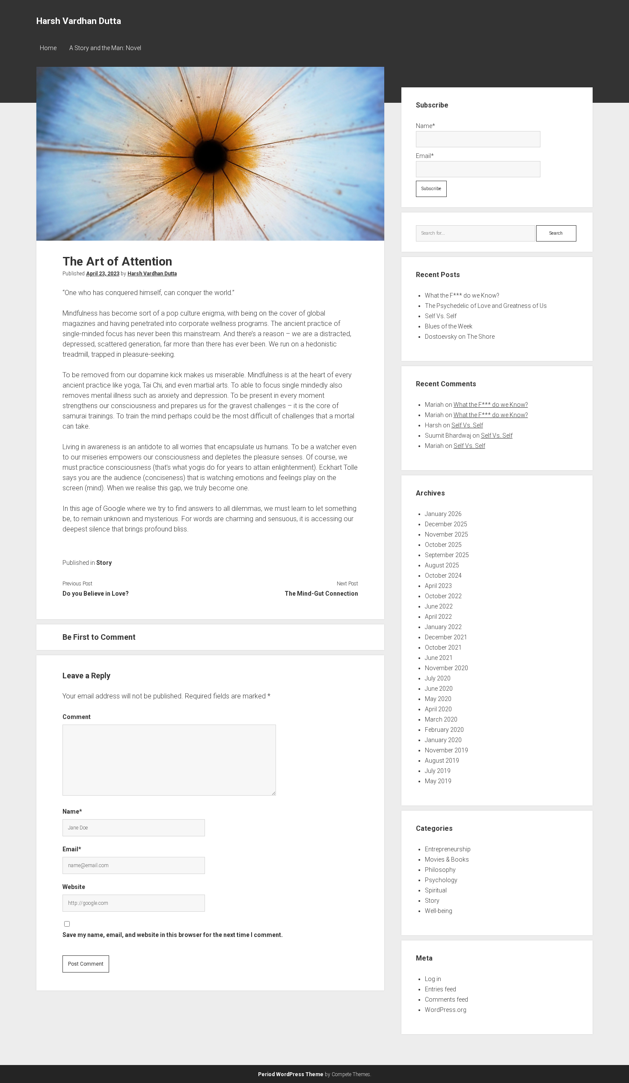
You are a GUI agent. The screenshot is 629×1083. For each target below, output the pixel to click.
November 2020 (446, 668)
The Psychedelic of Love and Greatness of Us (486, 305)
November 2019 (446, 750)
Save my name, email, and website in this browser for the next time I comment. (172, 934)
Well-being (438, 910)
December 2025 (446, 524)
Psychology (441, 880)
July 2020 (438, 678)
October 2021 (443, 647)
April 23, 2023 (102, 274)
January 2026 (443, 513)
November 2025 (446, 534)
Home (48, 48)
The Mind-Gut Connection (321, 593)
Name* (72, 811)
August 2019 (442, 760)
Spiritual (436, 890)
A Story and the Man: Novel (105, 48)
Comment (76, 716)
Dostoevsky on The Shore (460, 336)
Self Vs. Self (441, 316)
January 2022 (443, 627)
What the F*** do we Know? (462, 295)
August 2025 (442, 565)
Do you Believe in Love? (95, 593)
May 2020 (438, 698)
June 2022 (439, 606)
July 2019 (438, 770)
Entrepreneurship (448, 849)
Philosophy (440, 869)
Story (104, 562)
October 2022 (443, 596)
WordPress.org (445, 1009)
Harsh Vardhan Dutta (78, 21)
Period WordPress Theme (290, 1074)
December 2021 (446, 637)
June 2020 (439, 688)
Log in (433, 979)
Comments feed (446, 999)
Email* (71, 849)
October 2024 (443, 575)
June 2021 (439, 657)
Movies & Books (447, 859)
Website (73, 886)
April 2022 (438, 616)
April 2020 (438, 709)
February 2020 (444, 729)
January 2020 (443, 740)
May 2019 (438, 781)
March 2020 (441, 719)
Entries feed (440, 989)
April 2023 (438, 585)
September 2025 (447, 555)
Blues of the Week (448, 326)
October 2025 (443, 544)
